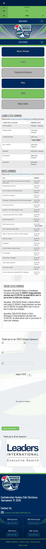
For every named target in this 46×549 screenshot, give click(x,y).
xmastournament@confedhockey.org (21, 119)
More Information (12, 523)
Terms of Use (24, 542)
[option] (23, 12)
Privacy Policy (35, 542)
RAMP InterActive (12, 542)
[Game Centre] (23, 14)
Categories (23, 42)
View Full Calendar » (10, 428)
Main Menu (23, 21)
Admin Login (23, 545)
